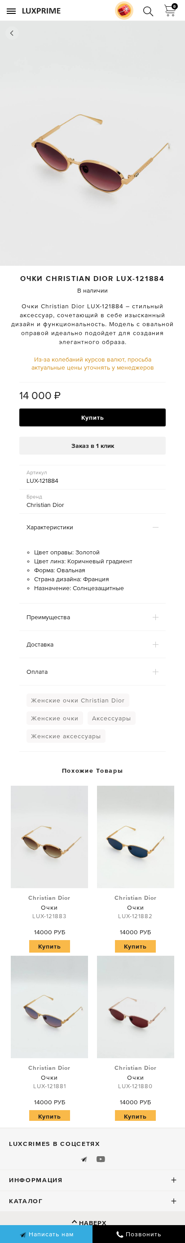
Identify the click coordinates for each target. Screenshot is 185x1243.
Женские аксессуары (66, 736)
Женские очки (55, 718)
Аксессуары (111, 718)
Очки (49, 906)
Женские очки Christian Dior (78, 700)
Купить (92, 417)
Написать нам (50, 1234)
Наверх (92, 1222)
